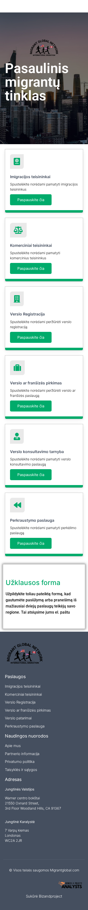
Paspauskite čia (30, 199)
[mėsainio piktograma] (80, 6)
